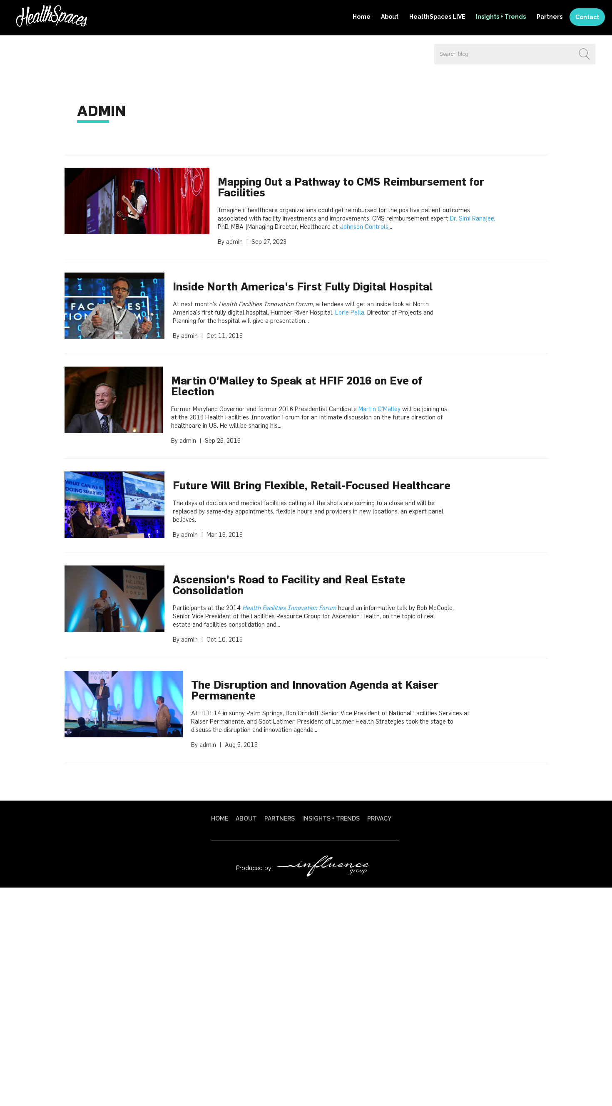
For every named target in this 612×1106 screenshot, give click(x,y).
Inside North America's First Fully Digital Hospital (303, 286)
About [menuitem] (389, 16)
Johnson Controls (364, 226)
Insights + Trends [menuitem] (501, 16)
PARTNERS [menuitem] (279, 818)
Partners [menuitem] (549, 16)
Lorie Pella (349, 312)
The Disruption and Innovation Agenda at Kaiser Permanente (315, 690)
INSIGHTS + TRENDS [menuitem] (331, 818)
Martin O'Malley (379, 408)
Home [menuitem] (362, 16)
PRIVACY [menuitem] (379, 818)
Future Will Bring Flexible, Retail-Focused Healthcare (311, 485)
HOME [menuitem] (219, 818)
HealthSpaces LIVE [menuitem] (437, 16)
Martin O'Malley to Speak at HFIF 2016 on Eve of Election (296, 385)
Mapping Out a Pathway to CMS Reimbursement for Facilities (351, 186)
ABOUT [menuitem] (246, 818)
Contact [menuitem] (587, 17)
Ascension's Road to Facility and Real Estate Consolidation (289, 584)
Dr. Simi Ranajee (472, 218)
